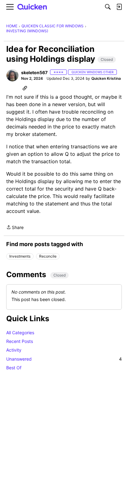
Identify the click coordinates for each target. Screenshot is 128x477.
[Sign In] (119, 7)
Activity (13, 350)
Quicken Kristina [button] (106, 78)
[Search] (107, 7)
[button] (12, 75)
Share (15, 228)
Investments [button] (19, 256)
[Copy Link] (25, 88)
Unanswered (64, 359)
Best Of (13, 367)
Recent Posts (19, 341)
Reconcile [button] (48, 256)
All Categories (20, 332)
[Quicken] (32, 7)
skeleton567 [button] (34, 72)
